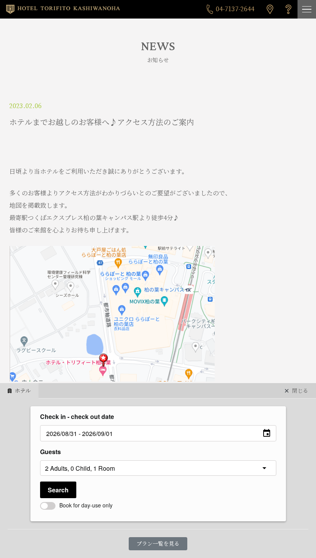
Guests (50, 451)
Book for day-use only (86, 505)
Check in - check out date (77, 416)
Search (58, 489)
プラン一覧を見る (158, 543)
